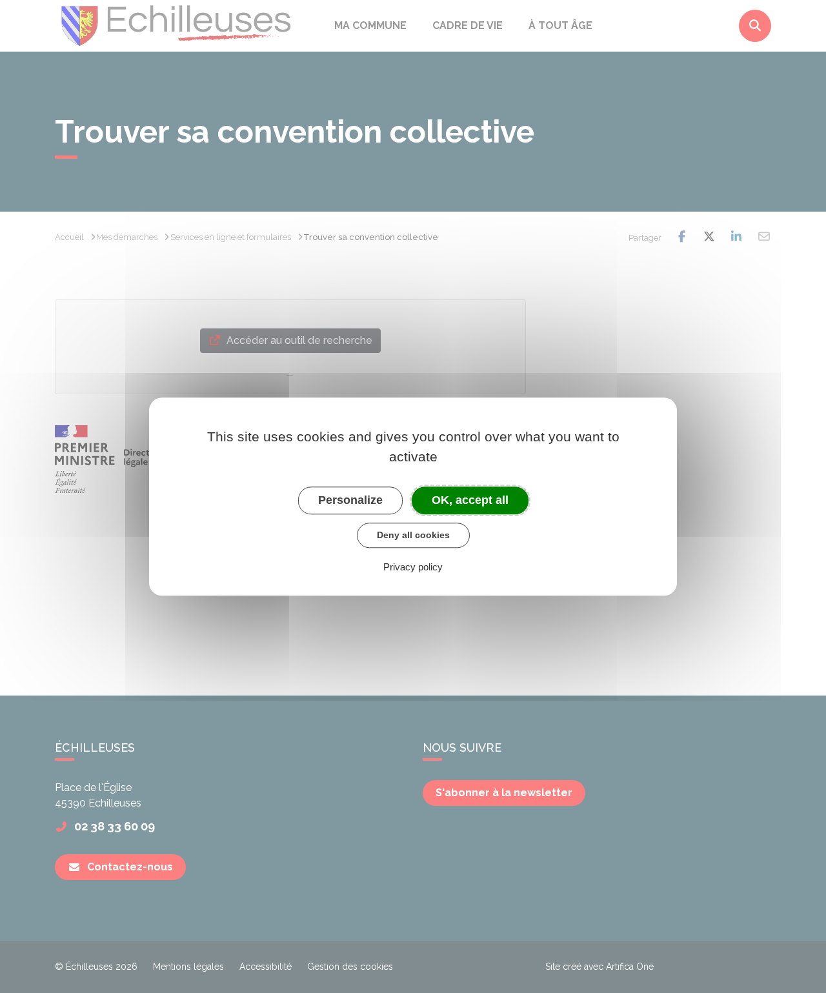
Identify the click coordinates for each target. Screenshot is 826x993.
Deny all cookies (413, 535)
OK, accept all (470, 500)
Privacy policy (413, 566)
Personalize (350, 500)
